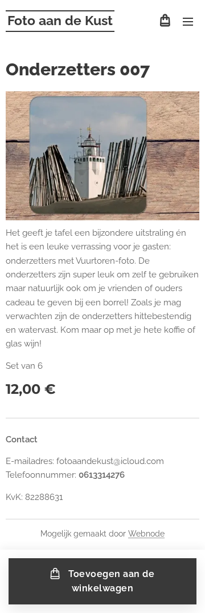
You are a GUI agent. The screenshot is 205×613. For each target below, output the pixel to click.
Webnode (146, 533)
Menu (188, 21)
